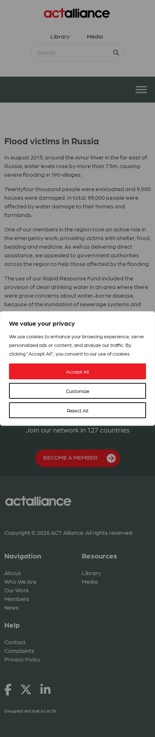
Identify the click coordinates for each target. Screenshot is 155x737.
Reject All (77, 410)
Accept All (77, 371)
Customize (77, 391)
